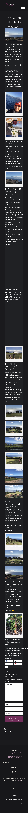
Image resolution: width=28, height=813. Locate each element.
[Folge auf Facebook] (12, 771)
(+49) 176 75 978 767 (14, 757)
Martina (14, 25)
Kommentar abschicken (14, 719)
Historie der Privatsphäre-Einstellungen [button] (14, 803)
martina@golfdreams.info (14, 753)
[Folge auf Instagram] (15, 771)
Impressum (14, 791)
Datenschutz (14, 795)
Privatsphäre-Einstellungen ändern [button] (14, 799)
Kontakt (19, 780)
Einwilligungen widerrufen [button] (14, 806)
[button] (9, 661)
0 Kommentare (15, 27)
